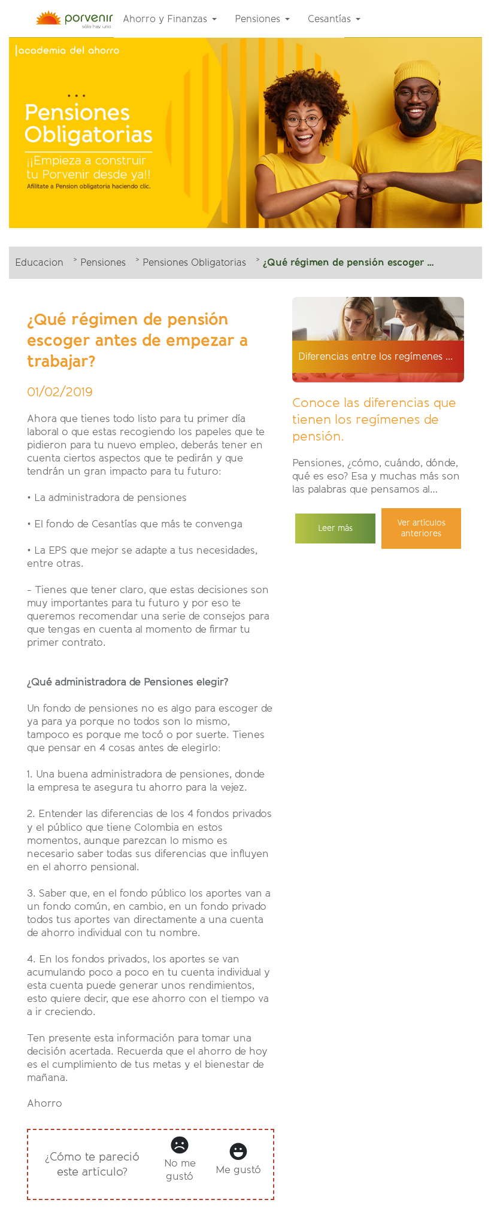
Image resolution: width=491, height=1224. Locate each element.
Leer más (335, 528)
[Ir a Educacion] (78, 18)
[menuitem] (170, 19)
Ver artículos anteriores (421, 528)
